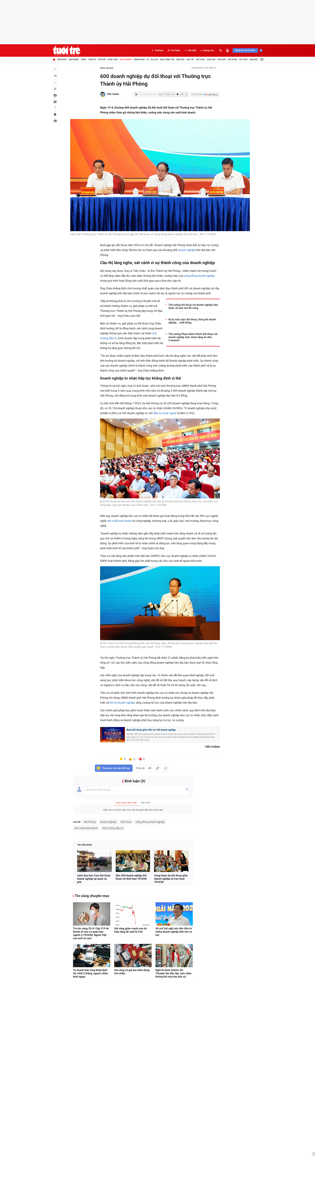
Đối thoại (126, 821)
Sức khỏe (232, 59)
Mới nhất (62, 59)
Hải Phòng (90, 821)
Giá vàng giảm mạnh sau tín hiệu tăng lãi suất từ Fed (130, 930)
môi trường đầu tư (112, 828)
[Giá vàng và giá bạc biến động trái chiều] (132, 955)
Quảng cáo (208, 50)
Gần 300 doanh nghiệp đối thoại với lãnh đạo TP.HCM (131, 877)
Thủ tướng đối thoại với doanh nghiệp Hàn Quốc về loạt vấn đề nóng (193, 306)
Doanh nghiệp (108, 821)
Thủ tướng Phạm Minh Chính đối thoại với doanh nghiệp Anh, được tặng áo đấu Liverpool (193, 337)
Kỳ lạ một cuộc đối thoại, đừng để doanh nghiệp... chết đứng (192, 321)
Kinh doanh (126, 59)
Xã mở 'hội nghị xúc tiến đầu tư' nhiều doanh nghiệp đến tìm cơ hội (174, 932)
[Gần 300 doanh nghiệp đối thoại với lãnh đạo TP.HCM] (133, 861)
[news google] (205, 94)
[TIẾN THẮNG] (102, 94)
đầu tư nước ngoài (165, 413)
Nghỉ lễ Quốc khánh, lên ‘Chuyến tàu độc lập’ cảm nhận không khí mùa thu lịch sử (174, 973)
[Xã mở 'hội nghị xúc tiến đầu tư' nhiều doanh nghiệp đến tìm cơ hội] (174, 914)
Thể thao (200, 59)
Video (83, 59)
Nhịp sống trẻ (167, 59)
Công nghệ (139, 59)
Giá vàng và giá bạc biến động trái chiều (131, 971)
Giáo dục (211, 59)
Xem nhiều (74, 59)
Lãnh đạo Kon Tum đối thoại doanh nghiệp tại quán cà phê (93, 879)
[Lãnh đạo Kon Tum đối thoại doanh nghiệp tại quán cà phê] (94, 861)
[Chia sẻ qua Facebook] (149, 768)
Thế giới (102, 59)
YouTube (175, 50)
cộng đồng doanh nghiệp (199, 276)
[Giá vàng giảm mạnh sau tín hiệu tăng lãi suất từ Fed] (132, 914)
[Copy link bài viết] (157, 768)
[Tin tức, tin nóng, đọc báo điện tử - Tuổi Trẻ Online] (66, 50)
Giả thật (243, 59)
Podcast (159, 50)
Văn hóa (180, 59)
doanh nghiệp (186, 250)
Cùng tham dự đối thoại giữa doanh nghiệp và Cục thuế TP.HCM (171, 879)
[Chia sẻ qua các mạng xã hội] (165, 768)
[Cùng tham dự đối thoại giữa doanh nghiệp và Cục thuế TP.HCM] (171, 861)
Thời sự (92, 59)
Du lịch (154, 59)
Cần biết (192, 50)
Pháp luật (112, 59)
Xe (148, 59)
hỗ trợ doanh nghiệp (122, 702)
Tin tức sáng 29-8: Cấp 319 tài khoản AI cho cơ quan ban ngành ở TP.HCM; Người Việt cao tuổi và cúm (91, 933)
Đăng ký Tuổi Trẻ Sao (245, 50)
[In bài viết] (55, 121)
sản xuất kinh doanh (119, 521)
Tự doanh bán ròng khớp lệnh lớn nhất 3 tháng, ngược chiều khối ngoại (90, 973)
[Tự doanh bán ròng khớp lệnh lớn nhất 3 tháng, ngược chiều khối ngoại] (91, 955)
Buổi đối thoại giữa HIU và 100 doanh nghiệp (151, 729)
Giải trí (190, 59)
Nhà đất (222, 59)
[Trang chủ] (53, 59)
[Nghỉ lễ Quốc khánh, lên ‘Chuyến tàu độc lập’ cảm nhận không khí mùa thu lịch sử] (174, 955)
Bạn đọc (254, 59)
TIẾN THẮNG (113, 94)
